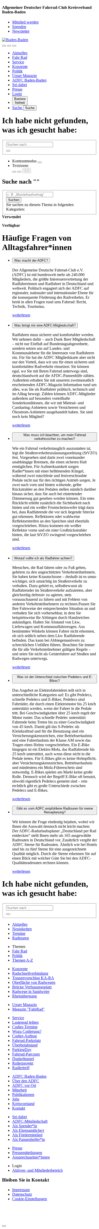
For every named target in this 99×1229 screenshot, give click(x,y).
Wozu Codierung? (26, 1031)
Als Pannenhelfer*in (28, 1139)
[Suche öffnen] (9, 45)
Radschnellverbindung (30, 973)
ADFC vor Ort (24, 1085)
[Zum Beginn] (4, 1226)
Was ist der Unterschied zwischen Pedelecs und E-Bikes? (54, 679)
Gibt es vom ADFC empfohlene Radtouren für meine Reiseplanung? (54, 810)
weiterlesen (21, 315)
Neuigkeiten (22, 929)
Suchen (13, 200)
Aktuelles (19, 53)
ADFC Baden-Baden (29, 80)
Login (17, 94)
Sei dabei (19, 85)
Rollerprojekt (22, 1063)
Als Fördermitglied (27, 1135)
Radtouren (20, 938)
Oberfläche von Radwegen (33, 982)
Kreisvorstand (23, 1103)
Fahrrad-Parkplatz (26, 1040)
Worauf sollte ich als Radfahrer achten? (43, 558)
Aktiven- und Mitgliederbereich (37, 1170)
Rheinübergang (24, 996)
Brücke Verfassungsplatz (32, 987)
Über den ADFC (25, 1081)
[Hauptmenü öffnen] (14, 45)
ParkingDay (21, 1049)
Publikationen (23, 1094)
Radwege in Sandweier (31, 991)
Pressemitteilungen (27, 1152)
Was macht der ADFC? (31, 260)
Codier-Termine (25, 1027)
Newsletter (20, 31)
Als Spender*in (24, 1126)
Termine (18, 933)
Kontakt (18, 1108)
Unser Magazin (24, 75)
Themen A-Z (22, 960)
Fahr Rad (19, 57)
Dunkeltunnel (23, 1059)
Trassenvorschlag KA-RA (33, 978)
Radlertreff (20, 1068)
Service (18, 62)
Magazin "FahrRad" (28, 1009)
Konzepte (20, 66)
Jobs (15, 1099)
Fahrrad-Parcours (26, 1054)
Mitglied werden (25, 22)
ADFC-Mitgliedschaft (29, 1121)
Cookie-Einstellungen (29, 1199)
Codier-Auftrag (24, 1036)
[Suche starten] (8, 151)
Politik (17, 71)
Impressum (21, 1190)
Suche (17, 108)
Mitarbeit (19, 1090)
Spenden (19, 26)
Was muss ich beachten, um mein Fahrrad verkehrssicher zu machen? (54, 437)
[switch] (40, 162)
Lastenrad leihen (25, 1022)
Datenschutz (22, 1194)
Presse (17, 89)
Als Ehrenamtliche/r (28, 1130)
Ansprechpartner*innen (31, 1157)
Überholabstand (25, 1045)
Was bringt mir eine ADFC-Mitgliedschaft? (45, 325)
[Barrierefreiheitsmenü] (4, 45)
